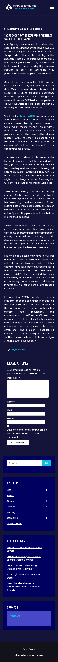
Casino (10, 501)
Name (11, 401)
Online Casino (14, 523)
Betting (37, 29)
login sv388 (27, 116)
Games (11, 506)
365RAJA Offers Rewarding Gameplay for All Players (22, 567)
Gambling (12, 518)
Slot (9, 490)
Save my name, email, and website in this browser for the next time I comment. (27, 433)
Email (11, 410)
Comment (13, 377)
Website (11, 418)
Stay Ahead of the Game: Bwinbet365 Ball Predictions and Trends (24, 587)
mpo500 (15, 616)
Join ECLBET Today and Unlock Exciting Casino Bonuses (24, 558)
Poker (10, 495)
